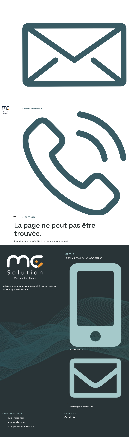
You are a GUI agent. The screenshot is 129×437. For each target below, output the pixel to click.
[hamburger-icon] (14, 216)
